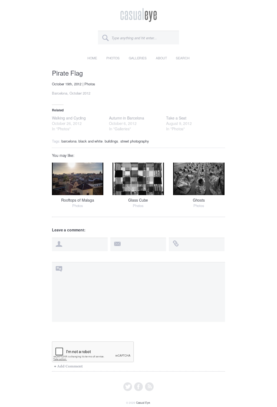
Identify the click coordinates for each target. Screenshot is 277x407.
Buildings (111, 141)
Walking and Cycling (69, 118)
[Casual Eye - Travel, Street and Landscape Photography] (139, 18)
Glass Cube (138, 200)
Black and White (90, 141)
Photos (113, 58)
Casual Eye (143, 403)
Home (92, 58)
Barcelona (68, 141)
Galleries (138, 58)
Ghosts (199, 200)
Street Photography (134, 141)
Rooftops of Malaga (77, 200)
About (161, 58)
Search (182, 58)
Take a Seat (176, 118)
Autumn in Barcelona (126, 118)
